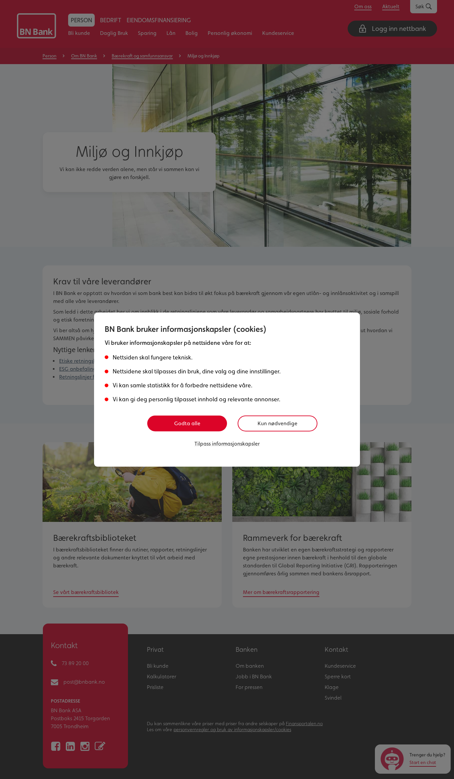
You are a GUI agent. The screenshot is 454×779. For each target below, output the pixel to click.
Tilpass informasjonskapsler (227, 443)
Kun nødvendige (277, 423)
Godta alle (187, 423)
